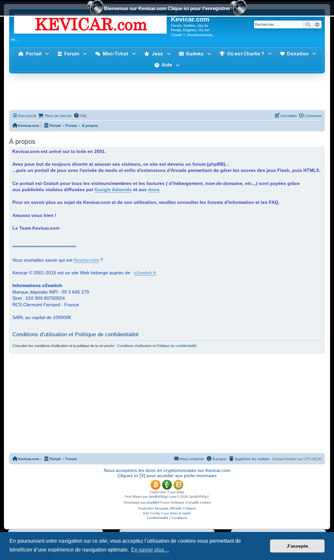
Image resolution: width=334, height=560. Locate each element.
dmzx (180, 492)
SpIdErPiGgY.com (162, 496)
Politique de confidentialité (177, 346)
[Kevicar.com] (91, 22)
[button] (157, 54)
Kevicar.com (86, 260)
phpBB (152, 502)
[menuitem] (80, 116)
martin (186, 513)
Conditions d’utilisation (134, 346)
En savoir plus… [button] (150, 549)
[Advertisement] (167, 91)
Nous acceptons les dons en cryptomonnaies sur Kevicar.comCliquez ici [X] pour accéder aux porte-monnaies (167, 473)
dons (153, 189)
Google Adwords (113, 189)
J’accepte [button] (297, 546)
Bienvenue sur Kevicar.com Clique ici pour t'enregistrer (167, 8)
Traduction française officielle (160, 508)
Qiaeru (191, 508)
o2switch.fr (145, 272)
